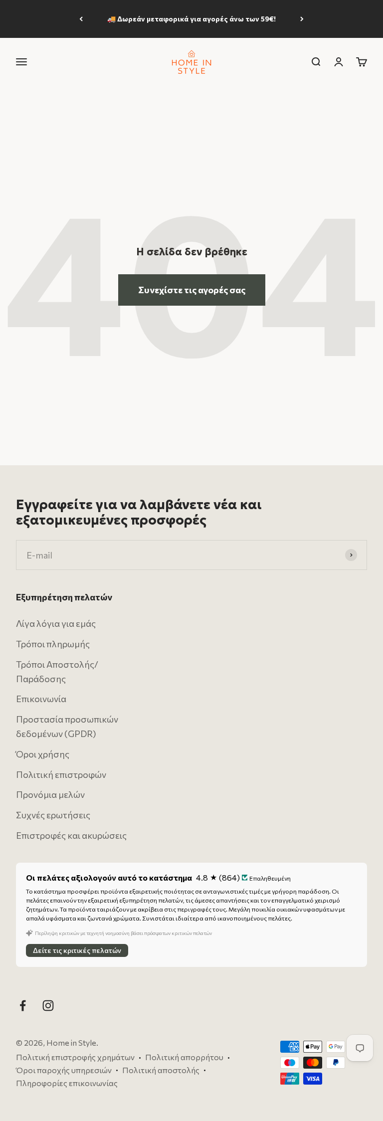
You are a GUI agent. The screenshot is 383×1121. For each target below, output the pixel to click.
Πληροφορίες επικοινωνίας (67, 1082)
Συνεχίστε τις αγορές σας (191, 289)
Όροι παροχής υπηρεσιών (64, 1070)
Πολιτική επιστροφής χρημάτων (75, 1057)
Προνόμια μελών (50, 794)
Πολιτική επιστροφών (61, 773)
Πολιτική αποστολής (160, 1070)
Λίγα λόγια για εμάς (56, 623)
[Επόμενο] (302, 19)
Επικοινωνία (41, 698)
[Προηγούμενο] (81, 19)
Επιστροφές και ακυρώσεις (71, 835)
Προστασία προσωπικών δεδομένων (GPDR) (67, 726)
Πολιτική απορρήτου (184, 1057)
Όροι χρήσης (42, 753)
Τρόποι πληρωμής (53, 643)
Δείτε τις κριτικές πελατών (77, 950)
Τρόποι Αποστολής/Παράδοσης (57, 671)
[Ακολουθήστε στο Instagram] (48, 1005)
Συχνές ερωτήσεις (53, 814)
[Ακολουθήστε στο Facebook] (22, 1005)
